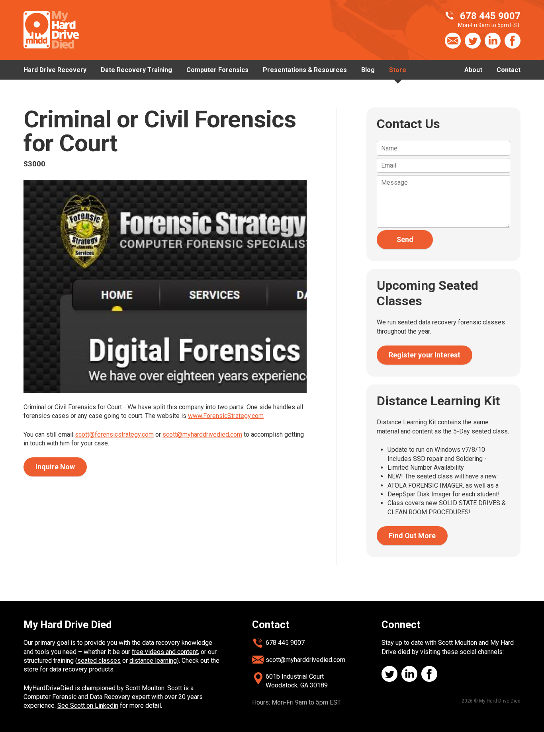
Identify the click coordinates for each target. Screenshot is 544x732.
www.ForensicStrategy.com (226, 416)
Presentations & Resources (305, 70)
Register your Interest (424, 355)
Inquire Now (55, 467)
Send (405, 240)
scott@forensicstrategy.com (114, 434)
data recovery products (81, 669)
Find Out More (412, 535)
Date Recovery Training (136, 70)
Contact (509, 70)
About (473, 70)
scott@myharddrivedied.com (202, 434)
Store (397, 70)
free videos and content (165, 652)
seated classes (99, 660)
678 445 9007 (285, 642)
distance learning (153, 660)
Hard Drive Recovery (54, 70)
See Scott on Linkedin (87, 705)
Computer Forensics (217, 70)
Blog (368, 70)
